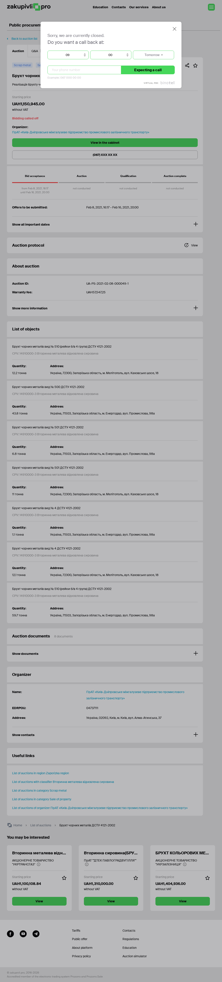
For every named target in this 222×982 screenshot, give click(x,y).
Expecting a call (148, 70)
